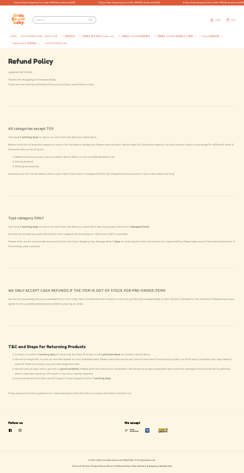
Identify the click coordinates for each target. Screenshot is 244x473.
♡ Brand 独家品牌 (209, 36)
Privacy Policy (98, 466)
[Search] (90, 20)
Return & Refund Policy (118, 466)
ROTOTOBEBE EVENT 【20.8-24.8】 (39, 36)
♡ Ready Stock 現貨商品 (23, 43)
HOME (13, 36)
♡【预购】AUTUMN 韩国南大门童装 (173, 36)
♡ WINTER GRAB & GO (55, 43)
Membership (165, 466)
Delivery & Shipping (148, 466)
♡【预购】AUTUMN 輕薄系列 (134, 36)
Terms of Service (80, 466)
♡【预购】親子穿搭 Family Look (96, 36)
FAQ (134, 466)
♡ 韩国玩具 (68, 36)
